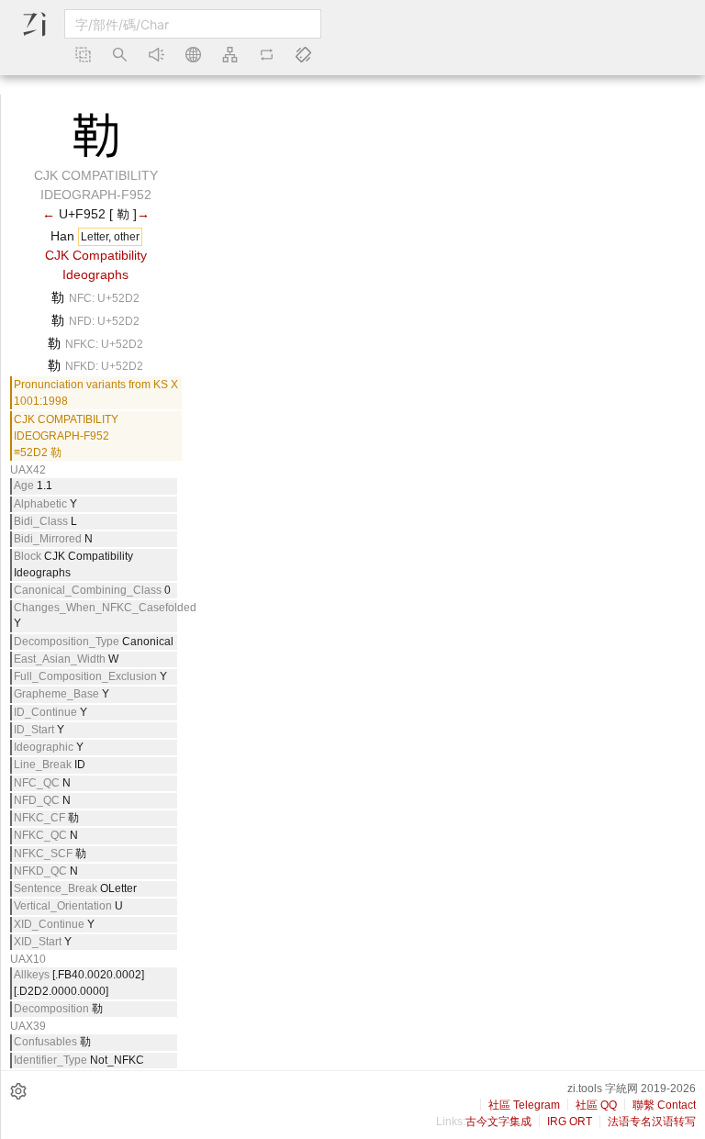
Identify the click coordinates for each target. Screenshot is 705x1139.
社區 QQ (596, 1105)
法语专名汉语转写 (652, 1121)
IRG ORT (569, 1121)
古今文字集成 (498, 1121)
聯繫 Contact (664, 1105)
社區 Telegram (524, 1105)
